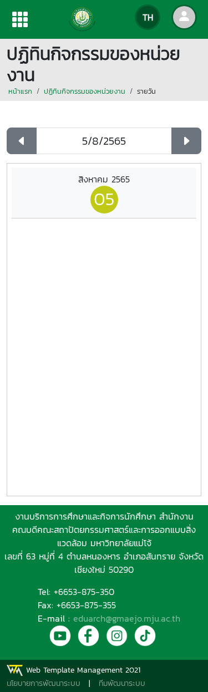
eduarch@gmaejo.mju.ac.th (126, 618)
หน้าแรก (20, 91)
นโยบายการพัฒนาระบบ (43, 683)
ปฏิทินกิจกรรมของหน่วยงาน (84, 91)
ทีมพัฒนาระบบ (122, 683)
